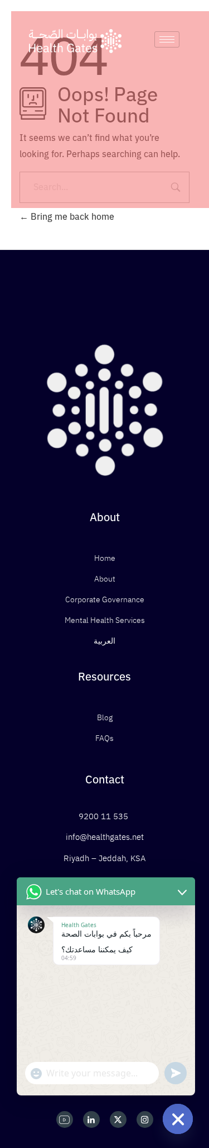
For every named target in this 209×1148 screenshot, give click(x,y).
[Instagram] (145, 1119)
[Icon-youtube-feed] (64, 1119)
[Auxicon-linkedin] (91, 1119)
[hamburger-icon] (166, 39)
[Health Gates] (75, 41)
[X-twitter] (118, 1119)
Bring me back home (71, 217)
